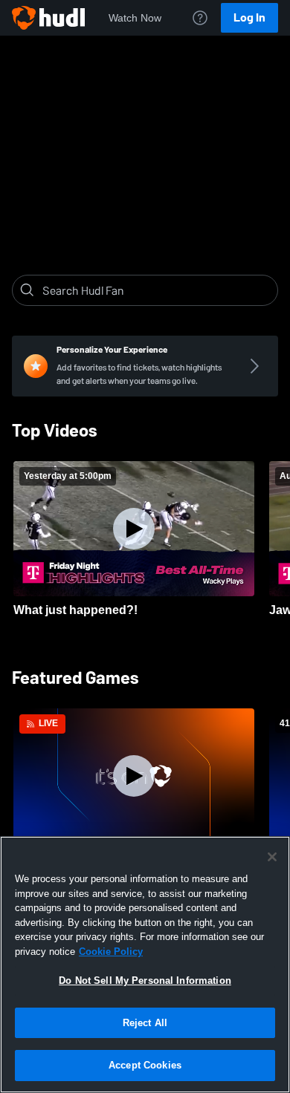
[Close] (272, 857)
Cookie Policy (111, 951)
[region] (145, 964)
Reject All (145, 1022)
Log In (249, 17)
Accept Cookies (145, 1065)
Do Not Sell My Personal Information (145, 980)
